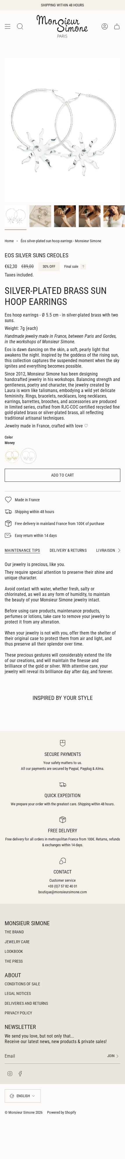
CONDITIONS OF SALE (22, 984)
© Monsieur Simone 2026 (23, 1112)
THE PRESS (14, 961)
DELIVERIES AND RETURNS (26, 1003)
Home (9, 241)
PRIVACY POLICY (18, 1013)
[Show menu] (7, 26)
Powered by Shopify (61, 1112)
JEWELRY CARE (17, 941)
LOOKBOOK (14, 951)
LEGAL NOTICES (18, 993)
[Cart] (117, 26)
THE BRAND (14, 932)
